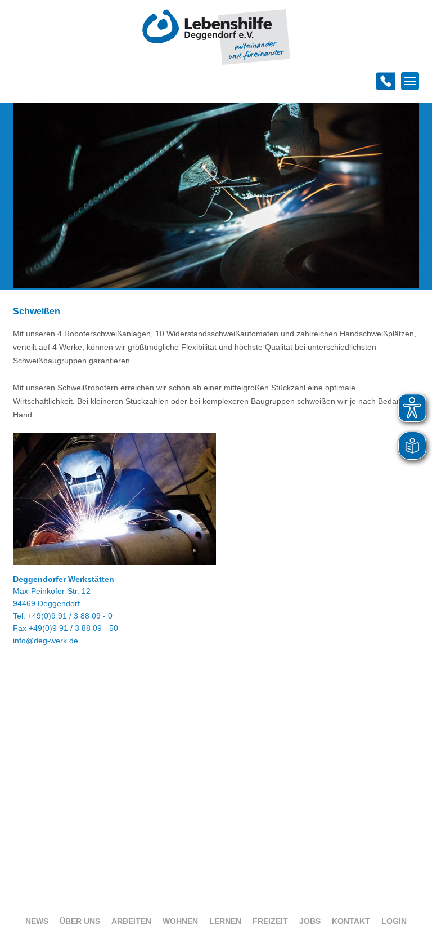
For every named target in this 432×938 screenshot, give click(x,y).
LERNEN (225, 921)
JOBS (310, 921)
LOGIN (394, 921)
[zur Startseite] (216, 62)
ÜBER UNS (80, 921)
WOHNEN (180, 921)
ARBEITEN (131, 921)
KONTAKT (351, 921)
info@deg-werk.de (45, 640)
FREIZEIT (270, 921)
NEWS (36, 921)
